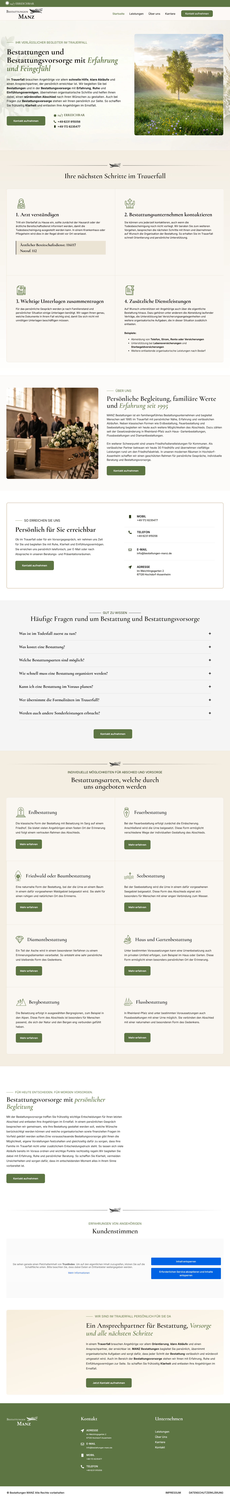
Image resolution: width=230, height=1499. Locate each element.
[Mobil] (130, 516)
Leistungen (136, 13)
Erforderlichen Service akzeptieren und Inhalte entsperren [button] (186, 1273)
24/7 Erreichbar (22, 3)
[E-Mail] (130, 549)
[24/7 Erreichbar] (7, 3)
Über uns (154, 13)
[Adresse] (82, 1430)
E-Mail (142, 549)
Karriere (170, 13)
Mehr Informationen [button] (79, 1272)
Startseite (118, 13)
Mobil (141, 516)
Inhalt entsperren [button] (186, 1261)
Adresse (92, 1430)
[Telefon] (82, 1466)
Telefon (92, 1466)
